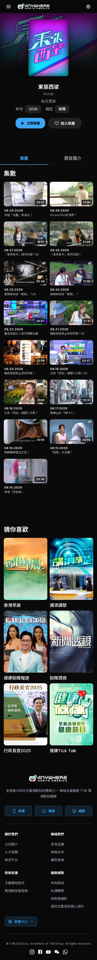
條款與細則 (59, 898)
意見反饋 (57, 844)
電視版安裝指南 (16, 891)
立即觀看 (33, 123)
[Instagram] (32, 952)
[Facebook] (40, 952)
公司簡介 (11, 844)
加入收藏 (68, 123)
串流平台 (11, 860)
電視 (51, 811)
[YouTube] (48, 952)
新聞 (62, 109)
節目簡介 (72, 158)
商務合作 (57, 852)
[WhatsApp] (65, 952)
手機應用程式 (14, 883)
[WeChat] (56, 952)
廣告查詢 (57, 860)
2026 (33, 109)
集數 (24, 158)
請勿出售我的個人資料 (67, 906)
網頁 (81, 811)
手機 (21, 811)
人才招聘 (11, 852)
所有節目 (57, 883)
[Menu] (8, 6)
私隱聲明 (57, 891)
